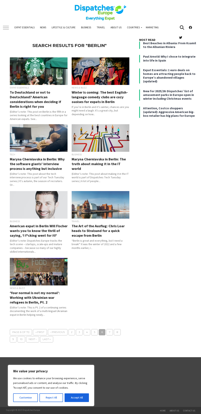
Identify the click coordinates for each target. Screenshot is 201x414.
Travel (101, 27)
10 (21, 339)
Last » (47, 339)
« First (40, 332)
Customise (25, 398)
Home (163, 410)
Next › (33, 339)
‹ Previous (57, 332)
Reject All (51, 398)
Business (86, 27)
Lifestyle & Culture (64, 27)
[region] (51, 385)
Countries (133, 27)
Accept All (77, 398)
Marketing (152, 27)
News (43, 27)
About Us (116, 27)
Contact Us (189, 410)
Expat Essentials (25, 27)
